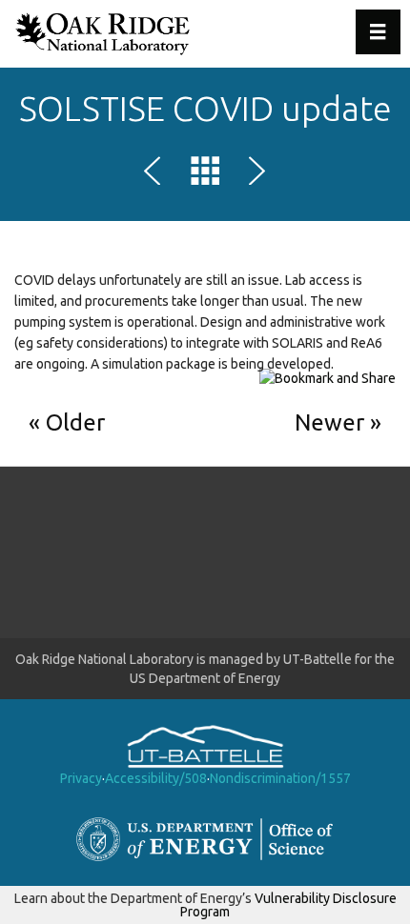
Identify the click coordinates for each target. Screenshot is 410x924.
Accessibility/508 (156, 778)
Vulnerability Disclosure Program (288, 905)
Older (75, 422)
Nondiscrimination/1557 (280, 778)
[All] (205, 174)
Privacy (81, 778)
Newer (329, 422)
